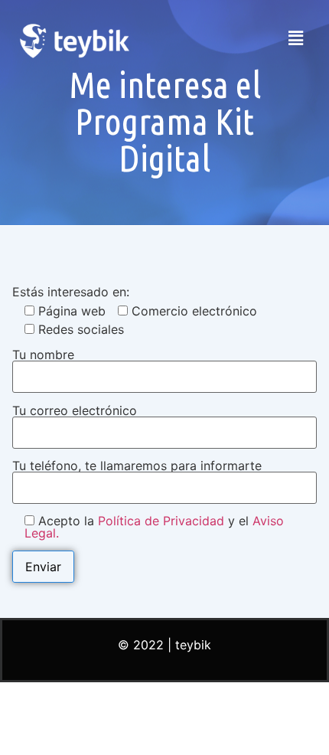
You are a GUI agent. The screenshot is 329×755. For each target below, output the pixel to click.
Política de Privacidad (161, 520)
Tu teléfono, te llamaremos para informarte (137, 466)
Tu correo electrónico (74, 411)
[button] (296, 38)
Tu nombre (43, 355)
